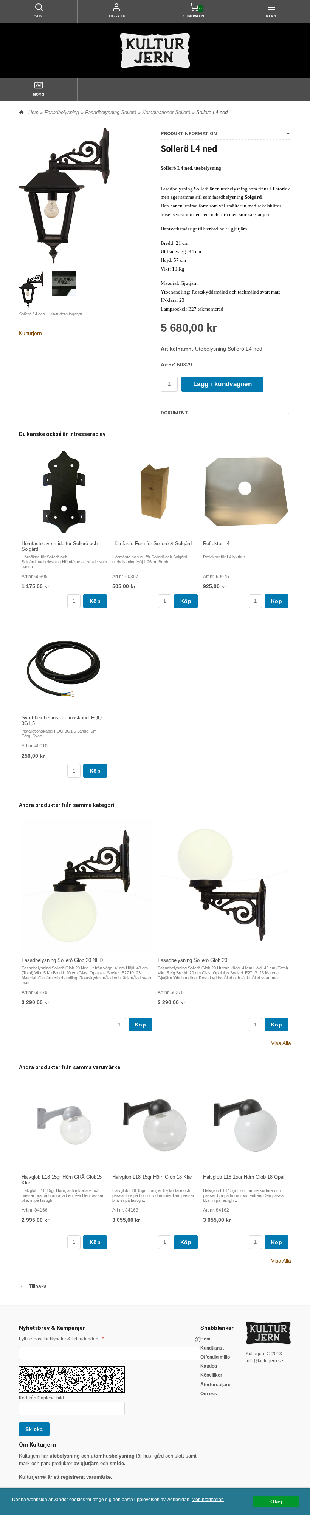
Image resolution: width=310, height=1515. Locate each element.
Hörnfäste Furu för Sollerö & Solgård (152, 543)
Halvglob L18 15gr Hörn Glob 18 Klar (152, 1177)
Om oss (208, 1393)
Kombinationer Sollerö (166, 112)
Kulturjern (30, 333)
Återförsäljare (215, 1384)
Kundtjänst (212, 1348)
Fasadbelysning (62, 112)
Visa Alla (281, 1043)
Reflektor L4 (216, 543)
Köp (95, 601)
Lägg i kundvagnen (222, 384)
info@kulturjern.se (264, 1361)
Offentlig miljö (215, 1357)
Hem (33, 112)
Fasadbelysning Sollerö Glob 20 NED (62, 960)
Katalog (208, 1366)
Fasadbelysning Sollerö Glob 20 (192, 960)
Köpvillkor (211, 1375)
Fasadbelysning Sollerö (110, 112)
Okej (276, 1501)
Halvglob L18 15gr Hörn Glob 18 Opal (243, 1177)
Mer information (208, 1499)
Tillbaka (35, 1286)
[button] (197, 1340)
